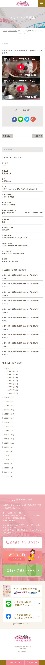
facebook (14, 119)
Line (20, 119)
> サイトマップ (22, 648)
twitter (26, 119)
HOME (5, 30)
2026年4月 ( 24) (12, 384)
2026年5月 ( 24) (12, 381)
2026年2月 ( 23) (12, 390)
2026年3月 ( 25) (12, 387)
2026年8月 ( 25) (12, 371)
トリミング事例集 (12, 30)
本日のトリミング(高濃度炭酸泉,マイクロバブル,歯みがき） (20, 275)
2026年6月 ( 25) (12, 377)
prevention (22, 212)
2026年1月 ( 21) (12, 393)
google (33, 119)
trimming (8, 39)
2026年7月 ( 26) (12, 374)
